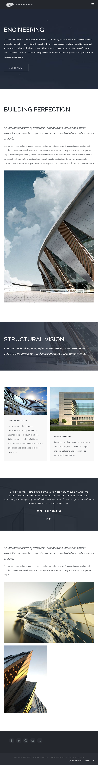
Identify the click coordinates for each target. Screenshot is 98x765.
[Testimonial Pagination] (47, 519)
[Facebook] (11, 740)
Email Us (90, 761)
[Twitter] (18, 740)
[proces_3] (72, 388)
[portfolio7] (49, 583)
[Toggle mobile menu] (92, 4)
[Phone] (39, 740)
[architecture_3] (25, 646)
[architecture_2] (25, 388)
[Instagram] (25, 740)
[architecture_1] (49, 171)
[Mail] (32, 740)
